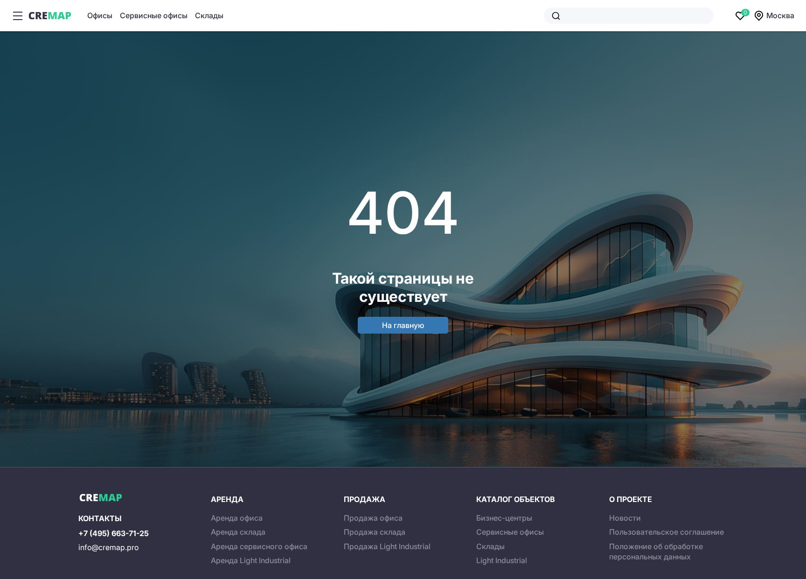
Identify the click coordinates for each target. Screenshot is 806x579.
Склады (209, 15)
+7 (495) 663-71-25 (113, 533)
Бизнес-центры (504, 518)
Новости (625, 518)
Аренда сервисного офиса (259, 546)
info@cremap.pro (108, 547)
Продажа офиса (373, 518)
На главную (403, 325)
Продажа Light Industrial (387, 546)
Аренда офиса (237, 518)
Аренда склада (238, 532)
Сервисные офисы (154, 15)
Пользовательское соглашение (666, 532)
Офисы (99, 15)
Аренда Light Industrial (251, 560)
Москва (780, 15)
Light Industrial (501, 560)
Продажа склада (374, 532)
